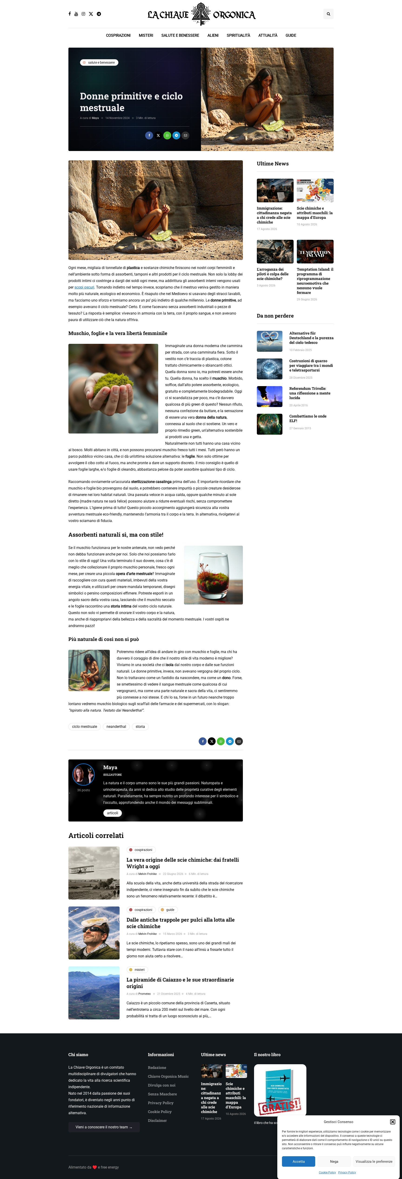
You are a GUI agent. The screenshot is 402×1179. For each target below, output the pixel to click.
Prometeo (144, 993)
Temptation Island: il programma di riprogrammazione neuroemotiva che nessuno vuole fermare (315, 281)
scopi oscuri (84, 287)
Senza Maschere (162, 1093)
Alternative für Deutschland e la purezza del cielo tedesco (311, 338)
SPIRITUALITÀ (238, 35)
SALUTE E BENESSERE (180, 35)
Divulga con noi (161, 1085)
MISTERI (146, 35)
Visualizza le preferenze (374, 1161)
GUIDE (291, 35)
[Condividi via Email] (185, 135)
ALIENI (213, 35)
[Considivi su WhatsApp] (167, 135)
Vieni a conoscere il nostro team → (104, 1127)
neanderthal (116, 726)
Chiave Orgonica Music (168, 1076)
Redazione (157, 1067)
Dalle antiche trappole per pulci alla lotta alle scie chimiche (181, 922)
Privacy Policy (347, 1172)
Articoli (112, 813)
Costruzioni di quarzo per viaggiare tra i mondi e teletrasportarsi (311, 365)
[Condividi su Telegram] (176, 135)
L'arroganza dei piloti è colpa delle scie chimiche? (272, 274)
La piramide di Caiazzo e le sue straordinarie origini (180, 982)
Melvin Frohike (147, 874)
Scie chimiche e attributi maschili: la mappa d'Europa (315, 213)
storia (140, 726)
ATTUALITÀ (267, 35)
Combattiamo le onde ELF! (307, 418)
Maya (95, 118)
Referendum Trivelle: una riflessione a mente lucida (309, 393)
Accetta (299, 1161)
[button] (392, 1122)
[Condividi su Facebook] (149, 135)
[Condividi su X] (158, 135)
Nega (334, 1161)
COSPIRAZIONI (118, 35)
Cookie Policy (327, 1172)
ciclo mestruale (84, 726)
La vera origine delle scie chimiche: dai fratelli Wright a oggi (183, 863)
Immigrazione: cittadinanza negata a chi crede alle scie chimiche (274, 215)
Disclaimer (157, 1120)
